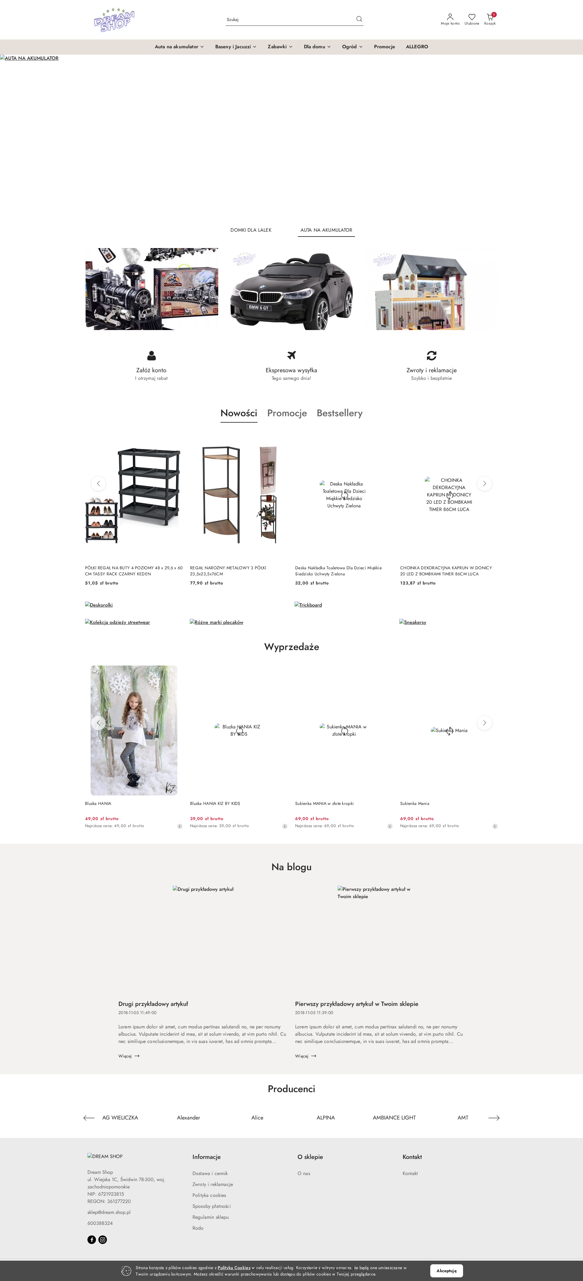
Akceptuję (446, 1271)
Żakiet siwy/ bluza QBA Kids (432, 803)
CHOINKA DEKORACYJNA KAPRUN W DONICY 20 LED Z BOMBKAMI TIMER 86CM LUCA (341, 571)
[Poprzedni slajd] (13, 138)
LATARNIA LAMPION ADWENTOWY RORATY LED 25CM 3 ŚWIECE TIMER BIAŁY (447, 571)
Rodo (198, 1228)
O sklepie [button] (310, 1157)
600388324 (100, 1223)
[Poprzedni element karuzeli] (89, 1118)
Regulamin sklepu (211, 1217)
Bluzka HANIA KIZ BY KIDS (115, 803)
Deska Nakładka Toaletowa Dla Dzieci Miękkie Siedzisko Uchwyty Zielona (233, 571)
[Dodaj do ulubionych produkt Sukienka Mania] (390, 672)
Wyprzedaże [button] (291, 647)
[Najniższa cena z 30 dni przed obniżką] (185, 826)
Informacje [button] (207, 1157)
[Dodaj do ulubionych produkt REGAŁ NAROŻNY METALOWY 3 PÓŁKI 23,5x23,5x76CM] (175, 436)
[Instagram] (102, 1239)
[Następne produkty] (484, 484)
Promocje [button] (287, 413)
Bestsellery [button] (340, 413)
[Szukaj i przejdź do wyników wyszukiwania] (359, 19)
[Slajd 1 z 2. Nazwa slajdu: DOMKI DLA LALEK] (291, 138)
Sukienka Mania (314, 803)
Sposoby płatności (212, 1206)
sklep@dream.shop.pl (109, 1212)
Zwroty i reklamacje (213, 1184)
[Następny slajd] (569, 138)
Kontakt (410, 1173)
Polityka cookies (209, 1195)
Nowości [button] (238, 413)
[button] (179, 47)
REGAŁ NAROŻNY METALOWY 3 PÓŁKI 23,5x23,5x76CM (123, 571)
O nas (304, 1173)
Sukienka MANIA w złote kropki (224, 803)
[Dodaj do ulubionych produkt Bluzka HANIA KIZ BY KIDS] (180, 672)
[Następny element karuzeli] (494, 1118)
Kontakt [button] (412, 1157)
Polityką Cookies (234, 1268)
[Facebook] (91, 1239)
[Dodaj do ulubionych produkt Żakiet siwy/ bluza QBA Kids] (495, 672)
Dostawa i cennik (210, 1173)
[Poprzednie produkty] (98, 484)
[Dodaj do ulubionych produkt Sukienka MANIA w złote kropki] (285, 672)
